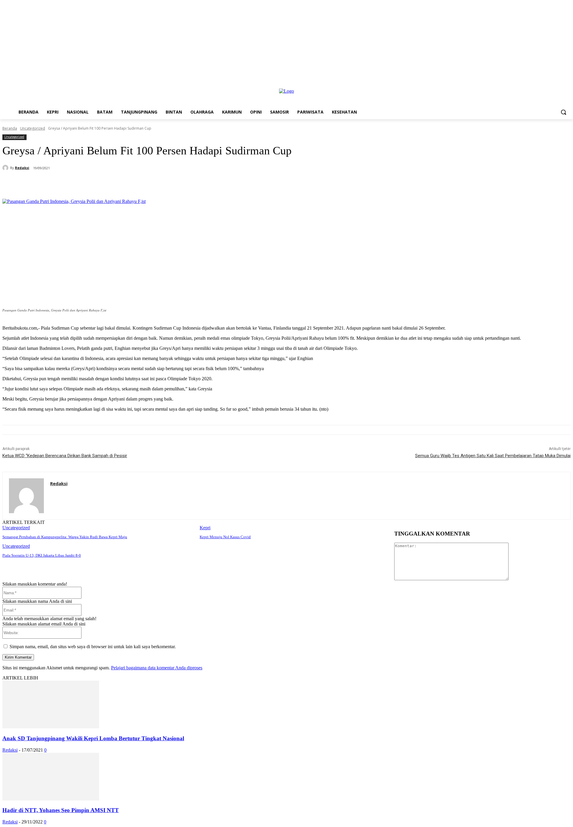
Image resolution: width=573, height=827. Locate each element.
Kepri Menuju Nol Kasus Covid (225, 537)
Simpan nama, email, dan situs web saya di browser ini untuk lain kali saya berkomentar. (93, 646)
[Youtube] (567, 84)
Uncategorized (32, 128)
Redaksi (22, 167)
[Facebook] (550, 84)
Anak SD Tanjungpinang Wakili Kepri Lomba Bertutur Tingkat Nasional (93, 738)
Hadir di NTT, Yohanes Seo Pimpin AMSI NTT (60, 810)
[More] (164, 183)
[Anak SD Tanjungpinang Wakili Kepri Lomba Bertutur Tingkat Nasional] (50, 726)
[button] (563, 112)
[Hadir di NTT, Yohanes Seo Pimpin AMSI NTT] (50, 798)
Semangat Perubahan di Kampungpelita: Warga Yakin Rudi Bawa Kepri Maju (64, 537)
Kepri (205, 527)
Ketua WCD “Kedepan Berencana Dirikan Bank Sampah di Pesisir (64, 455)
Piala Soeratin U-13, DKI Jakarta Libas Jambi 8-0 (41, 555)
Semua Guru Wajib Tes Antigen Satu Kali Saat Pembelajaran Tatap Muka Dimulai (493, 455)
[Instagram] (558, 84)
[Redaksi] (6, 168)
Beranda (9, 128)
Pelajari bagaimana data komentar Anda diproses (156, 667)
